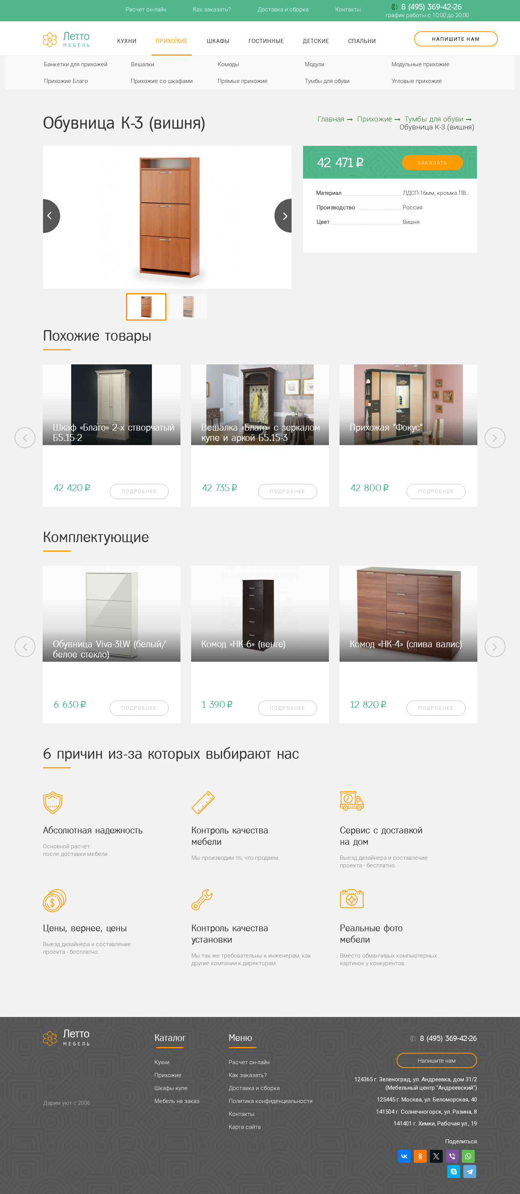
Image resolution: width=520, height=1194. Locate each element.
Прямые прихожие (243, 81)
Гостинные (266, 41)
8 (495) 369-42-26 (431, 7)
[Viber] (452, 1156)
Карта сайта (245, 1127)
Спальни (362, 41)
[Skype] (454, 1171)
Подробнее (139, 491)
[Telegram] (470, 1171)
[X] (436, 1156)
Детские (316, 41)
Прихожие (172, 41)
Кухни (127, 41)
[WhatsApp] (468, 1156)
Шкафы (218, 41)
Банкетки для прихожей (75, 64)
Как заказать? (212, 9)
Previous (52, 216)
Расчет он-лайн (146, 9)
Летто (77, 39)
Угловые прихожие (417, 81)
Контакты (348, 9)
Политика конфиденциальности (271, 1101)
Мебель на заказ (177, 1101)
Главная (331, 119)
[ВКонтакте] (404, 1156)
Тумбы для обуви (327, 81)
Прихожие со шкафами (162, 81)
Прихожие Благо (66, 81)
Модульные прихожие (421, 64)
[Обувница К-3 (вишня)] (167, 217)
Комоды (228, 64)
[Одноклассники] (420, 1156)
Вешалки (142, 64)
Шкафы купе (171, 1088)
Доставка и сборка (283, 9)
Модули (314, 64)
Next (283, 216)
